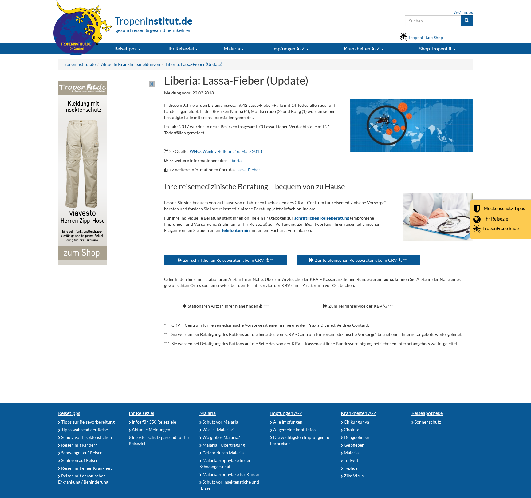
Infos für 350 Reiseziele (153, 421)
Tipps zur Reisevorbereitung (87, 421)
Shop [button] (435, 48)
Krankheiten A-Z (358, 413)
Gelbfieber (353, 445)
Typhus (350, 468)
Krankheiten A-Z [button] (362, 48)
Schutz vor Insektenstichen (86, 437)
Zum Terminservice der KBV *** (360, 306)
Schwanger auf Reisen (81, 452)
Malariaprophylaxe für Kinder (231, 474)
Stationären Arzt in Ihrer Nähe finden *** (228, 306)
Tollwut (350, 460)
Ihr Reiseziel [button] (181, 48)
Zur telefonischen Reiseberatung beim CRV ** (360, 260)
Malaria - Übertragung (223, 445)
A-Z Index (463, 12)
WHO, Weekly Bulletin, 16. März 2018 (226, 151)
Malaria (207, 413)
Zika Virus (353, 475)
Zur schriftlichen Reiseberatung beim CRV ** (228, 260)
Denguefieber (356, 437)
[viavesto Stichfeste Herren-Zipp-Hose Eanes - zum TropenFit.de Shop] (82, 172)
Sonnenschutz (427, 421)
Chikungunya (356, 421)
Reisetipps (69, 413)
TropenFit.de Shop (500, 228)
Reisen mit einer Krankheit (86, 468)
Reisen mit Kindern (79, 445)
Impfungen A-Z (286, 413)
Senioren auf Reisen (79, 460)
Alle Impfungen (287, 421)
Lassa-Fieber (248, 169)
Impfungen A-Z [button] (288, 48)
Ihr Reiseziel (496, 218)
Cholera (351, 429)
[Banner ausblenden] (152, 84)
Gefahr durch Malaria (223, 452)
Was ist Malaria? (218, 429)
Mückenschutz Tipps (504, 208)
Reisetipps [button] (125, 48)
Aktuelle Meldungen (150, 429)
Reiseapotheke (427, 413)
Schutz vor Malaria (220, 421)
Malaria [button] (232, 48)
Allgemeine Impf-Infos (294, 429)
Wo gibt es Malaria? (221, 437)
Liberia (235, 160)
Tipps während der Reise (84, 429)
